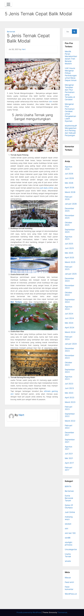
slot (50, 101)
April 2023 (69, 397)
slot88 (67, 538)
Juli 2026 (69, 174)
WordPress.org (71, 594)
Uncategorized (71, 549)
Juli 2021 (69, 454)
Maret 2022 (70, 421)
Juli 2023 (69, 384)
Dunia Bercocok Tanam (69, 498)
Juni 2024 (69, 318)
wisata (68, 561)
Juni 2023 (69, 388)
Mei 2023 (69, 393)
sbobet (68, 524)
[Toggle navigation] (8, 4)
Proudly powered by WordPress (29, 612)
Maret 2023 (70, 402)
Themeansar (62, 612)
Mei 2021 (69, 458)
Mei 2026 (69, 183)
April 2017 (69, 463)
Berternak (11, 31)
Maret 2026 (70, 192)
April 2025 (69, 257)
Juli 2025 (69, 244)
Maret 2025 (70, 262)
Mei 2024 (69, 323)
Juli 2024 (69, 314)
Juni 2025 (69, 248)
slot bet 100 (70, 533)
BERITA (68, 486)
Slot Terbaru (16, 302)
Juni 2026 (69, 178)
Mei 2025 (69, 253)
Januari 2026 (71, 204)
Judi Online (70, 512)
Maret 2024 (70, 332)
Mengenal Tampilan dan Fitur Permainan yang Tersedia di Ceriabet (70, 92)
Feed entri (69, 582)
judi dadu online (46, 188)
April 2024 (69, 327)
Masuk (68, 577)
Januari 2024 (71, 344)
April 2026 (69, 187)
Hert (24, 49)
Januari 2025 (71, 274)
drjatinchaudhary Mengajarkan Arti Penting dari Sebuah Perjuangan (72, 130)
